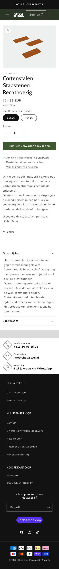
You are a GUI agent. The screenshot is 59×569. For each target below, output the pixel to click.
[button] (7, 15)
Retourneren (14, 438)
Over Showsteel (16, 392)
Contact (11, 422)
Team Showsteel (17, 400)
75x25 (29, 117)
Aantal (7, 126)
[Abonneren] (48, 507)
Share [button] (10, 231)
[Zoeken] (42, 14)
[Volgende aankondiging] (52, 4)
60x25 (11, 117)
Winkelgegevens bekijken (22, 166)
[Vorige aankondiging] (6, 4)
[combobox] (36, 15)
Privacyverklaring (18, 454)
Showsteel (23, 560)
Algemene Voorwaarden (22, 446)
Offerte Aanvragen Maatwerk (25, 430)
